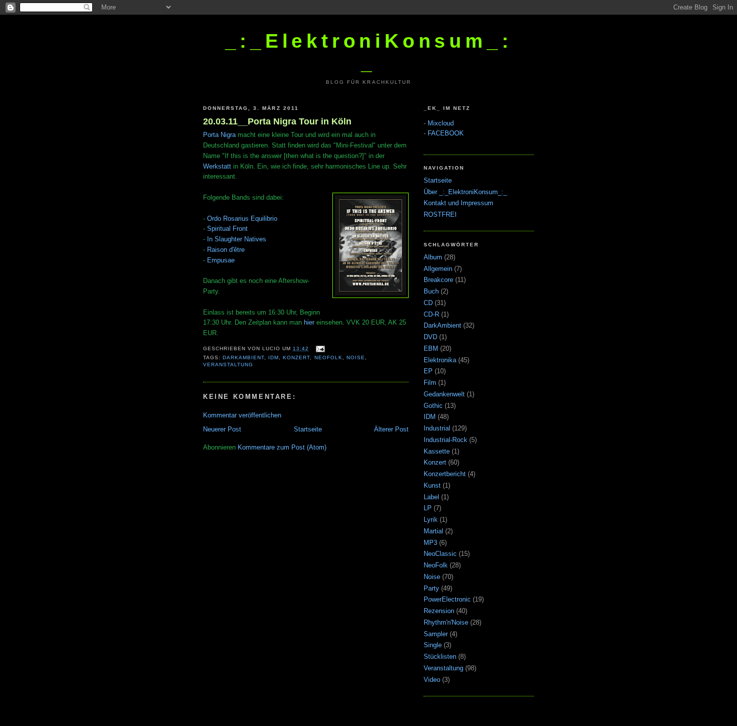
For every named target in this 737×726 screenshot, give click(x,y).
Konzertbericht (445, 474)
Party (431, 588)
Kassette (437, 451)
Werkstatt (217, 166)
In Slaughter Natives (236, 239)
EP (428, 371)
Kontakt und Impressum (458, 203)
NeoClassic (440, 553)
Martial (433, 531)
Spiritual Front (227, 228)
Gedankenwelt (444, 394)
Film (430, 382)
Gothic (433, 405)
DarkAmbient (243, 357)
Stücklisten (440, 656)
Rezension (439, 611)
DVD (430, 337)
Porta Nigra (219, 134)
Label (431, 497)
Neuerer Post (222, 429)
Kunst (432, 485)
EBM (431, 348)
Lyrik (431, 519)
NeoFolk (328, 357)
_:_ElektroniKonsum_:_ (368, 52)
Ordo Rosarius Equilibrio (242, 218)
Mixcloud (441, 123)
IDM (273, 357)
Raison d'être (226, 249)
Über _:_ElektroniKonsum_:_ (465, 192)
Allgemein (438, 268)
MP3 (430, 542)
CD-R (431, 314)
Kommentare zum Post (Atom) (282, 447)
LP (428, 508)
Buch (431, 291)
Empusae (221, 260)
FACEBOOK (446, 133)
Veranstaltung (228, 364)
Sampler (436, 634)
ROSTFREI (440, 214)
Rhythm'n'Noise (446, 622)
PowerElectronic (447, 599)
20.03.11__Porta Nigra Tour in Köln (277, 121)
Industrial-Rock (445, 440)
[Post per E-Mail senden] (318, 348)
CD (428, 303)
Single (433, 645)
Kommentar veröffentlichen (242, 415)
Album (433, 257)
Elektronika (440, 360)
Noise (355, 357)
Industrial (437, 428)
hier (309, 322)
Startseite (308, 429)
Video (432, 679)
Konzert (296, 357)
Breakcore (438, 279)
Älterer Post (391, 429)
